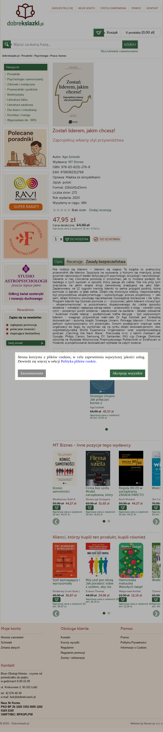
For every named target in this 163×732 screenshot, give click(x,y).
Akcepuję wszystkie (127, 373)
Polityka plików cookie (78, 361)
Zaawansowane (31, 373)
